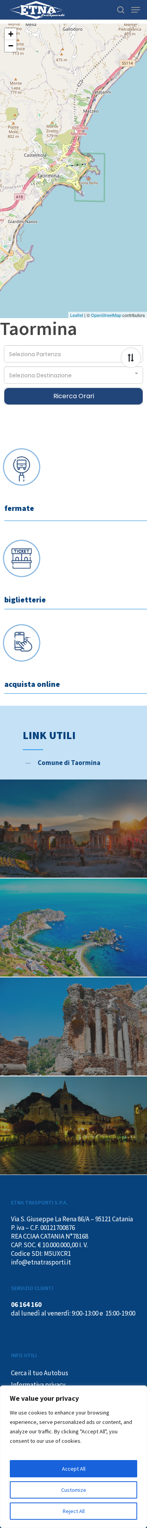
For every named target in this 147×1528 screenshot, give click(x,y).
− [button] (10, 46)
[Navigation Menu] (135, 10)
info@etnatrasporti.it (41, 1262)
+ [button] (10, 34)
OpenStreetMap (106, 315)
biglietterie (25, 599)
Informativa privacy (38, 1384)
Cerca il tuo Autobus (39, 1373)
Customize (73, 1489)
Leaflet (76, 315)
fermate (19, 508)
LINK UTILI (49, 735)
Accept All (73, 1468)
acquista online (32, 684)
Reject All (74, 1511)
